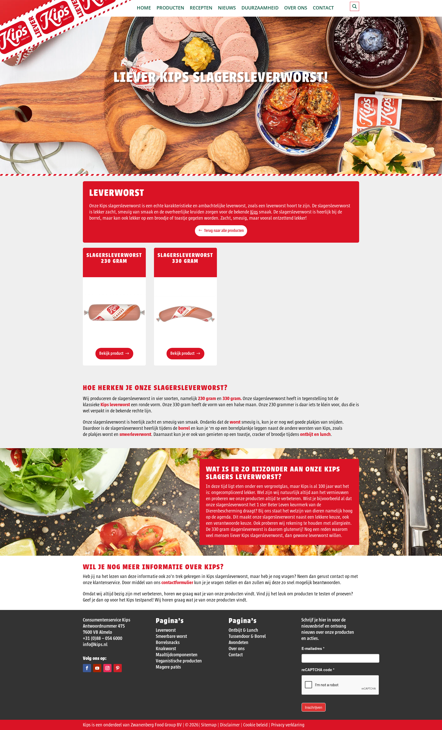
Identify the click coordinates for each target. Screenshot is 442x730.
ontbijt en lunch (315, 434)
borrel (184, 428)
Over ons (295, 8)
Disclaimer (230, 725)
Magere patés (168, 667)
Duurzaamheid (260, 8)
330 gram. (232, 398)
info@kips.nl (95, 644)
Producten (170, 8)
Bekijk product (111, 353)
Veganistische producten (179, 661)
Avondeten (238, 642)
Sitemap (208, 725)
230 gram (207, 398)
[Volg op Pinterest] (118, 668)
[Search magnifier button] (354, 6)
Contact (323, 8)
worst (235, 422)
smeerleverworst (135, 434)
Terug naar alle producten (224, 230)
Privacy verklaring (287, 725)
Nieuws (227, 8)
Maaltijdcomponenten (176, 655)
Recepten (201, 8)
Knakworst (166, 649)
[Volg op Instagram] (107, 668)
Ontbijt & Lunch (243, 630)
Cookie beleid (255, 725)
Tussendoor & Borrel (247, 636)
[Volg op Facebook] (87, 668)
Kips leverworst (115, 405)
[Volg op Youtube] (97, 668)
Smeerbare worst (171, 636)
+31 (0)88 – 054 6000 (102, 638)
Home (144, 8)
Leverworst (166, 630)
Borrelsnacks (168, 642)
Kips (254, 212)
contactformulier (177, 582)
